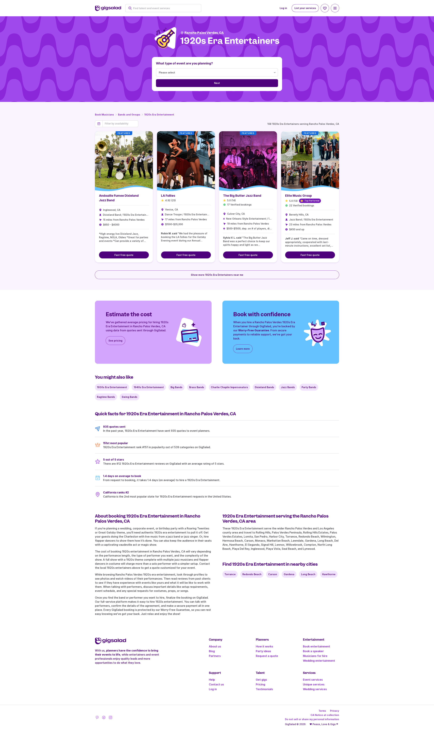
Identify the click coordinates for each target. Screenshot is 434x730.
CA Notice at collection (325, 715)
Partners (215, 656)
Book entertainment (316, 646)
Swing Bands (129, 396)
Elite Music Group (298, 195)
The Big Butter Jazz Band (242, 195)
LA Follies (168, 195)
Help (212, 679)
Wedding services (315, 689)
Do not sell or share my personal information (312, 719)
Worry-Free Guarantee (253, 330)
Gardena (289, 574)
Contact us (216, 684)
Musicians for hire (315, 656)
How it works (264, 646)
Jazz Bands (288, 387)
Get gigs (261, 679)
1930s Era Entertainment (112, 387)
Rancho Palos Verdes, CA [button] (204, 33)
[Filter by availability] (120, 124)
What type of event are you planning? (184, 63)
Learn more (243, 348)
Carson (272, 574)
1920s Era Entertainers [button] (230, 40)
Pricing (260, 684)
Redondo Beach (251, 574)
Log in (283, 8)
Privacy (334, 710)
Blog (212, 651)
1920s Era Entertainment (159, 114)
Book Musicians (104, 114)
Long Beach (308, 574)
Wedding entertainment (319, 660)
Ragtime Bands (106, 396)
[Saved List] (325, 8)
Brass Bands (196, 387)
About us (215, 646)
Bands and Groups (129, 114)
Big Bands (176, 387)
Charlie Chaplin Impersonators (229, 387)
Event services (313, 679)
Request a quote (267, 656)
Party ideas (263, 651)
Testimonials (264, 689)
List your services (305, 8)
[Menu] (335, 8)
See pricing (115, 340)
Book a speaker (313, 651)
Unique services (313, 684)
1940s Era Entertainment (149, 387)
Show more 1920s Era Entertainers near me (217, 274)
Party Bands (309, 387)
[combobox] (165, 8)
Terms (322, 710)
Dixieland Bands (264, 387)
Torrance (230, 574)
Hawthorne (329, 574)
